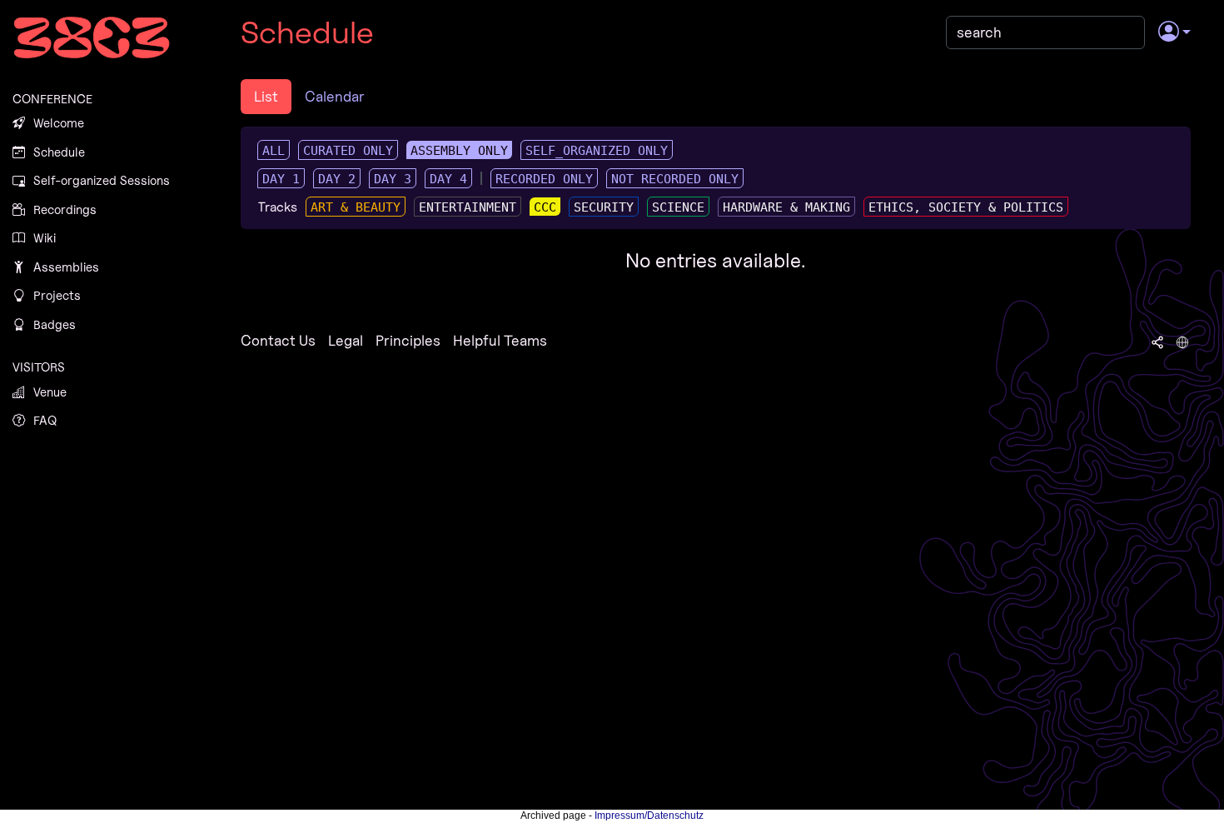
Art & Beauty (356, 207)
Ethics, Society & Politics (965, 207)
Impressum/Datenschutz (649, 815)
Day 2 (337, 179)
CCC (545, 207)
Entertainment (467, 207)
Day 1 (281, 179)
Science (678, 207)
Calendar (335, 96)
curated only (348, 150)
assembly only (459, 150)
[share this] (1157, 341)
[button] (1174, 32)
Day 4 (448, 179)
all (273, 150)
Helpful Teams (500, 340)
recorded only (544, 179)
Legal (345, 340)
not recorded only (675, 179)
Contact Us (278, 340)
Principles (408, 340)
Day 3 (392, 179)
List (266, 96)
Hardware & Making (786, 207)
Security (604, 207)
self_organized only (596, 150)
